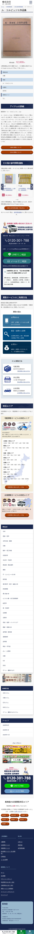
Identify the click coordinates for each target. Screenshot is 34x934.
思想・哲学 (6, 536)
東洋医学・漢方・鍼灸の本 (10, 584)
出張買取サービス (5, 845)
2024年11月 (6, 735)
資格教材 (5, 637)
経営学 (5, 603)
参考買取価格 (9, 6)
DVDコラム (6, 707)
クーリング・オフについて (7, 891)
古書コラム (6, 698)
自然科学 (5, 555)
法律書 (5, 613)
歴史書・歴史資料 (8, 565)
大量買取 (3, 842)
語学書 (5, 641)
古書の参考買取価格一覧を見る (16, 208)
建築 (4, 570)
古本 (4, 531)
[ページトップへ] (31, 927)
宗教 (4, 546)
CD (4, 661)
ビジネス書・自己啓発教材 (10, 598)
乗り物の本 (6, 594)
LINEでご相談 (19, 254)
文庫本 (5, 617)
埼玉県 (4, 819)
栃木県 (22, 819)
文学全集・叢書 (7, 541)
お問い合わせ (18, 811)
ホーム (2, 6)
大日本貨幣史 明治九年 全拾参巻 (24, 189)
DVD (4, 665)
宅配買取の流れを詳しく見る (16, 487)
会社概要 (3, 876)
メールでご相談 (18, 261)
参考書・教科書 (7, 632)
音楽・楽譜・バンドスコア (10, 622)
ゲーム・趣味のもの (8, 670)
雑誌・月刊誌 (6, 646)
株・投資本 (6, 608)
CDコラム (6, 702)
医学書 (5, 579)
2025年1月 (6, 730)
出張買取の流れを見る (23, 393)
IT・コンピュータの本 (9, 574)
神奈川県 (13, 815)
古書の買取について (15, 147)
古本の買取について (15, 152)
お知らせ (20, 842)
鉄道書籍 (5, 589)
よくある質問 (4, 859)
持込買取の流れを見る (23, 382)
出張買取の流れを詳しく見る (16, 515)
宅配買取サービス (5, 848)
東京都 (4, 815)
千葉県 (23, 815)
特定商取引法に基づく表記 (7, 882)
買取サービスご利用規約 (7, 888)
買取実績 (20, 845)
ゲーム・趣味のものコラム (10, 712)
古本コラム (6, 693)
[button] (2, 187)
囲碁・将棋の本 (7, 627)
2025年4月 (6, 725)
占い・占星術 (6, 651)
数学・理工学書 (7, 550)
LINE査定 (3, 856)
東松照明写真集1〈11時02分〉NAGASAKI (8, 189)
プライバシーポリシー (6, 879)
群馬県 (13, 819)
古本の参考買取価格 (18, 6)
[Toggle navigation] (30, 3)
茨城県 (4, 824)
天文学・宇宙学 (7, 560)
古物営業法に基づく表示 (7, 885)
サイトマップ (4, 895)
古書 (4, 186)
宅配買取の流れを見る (23, 371)
